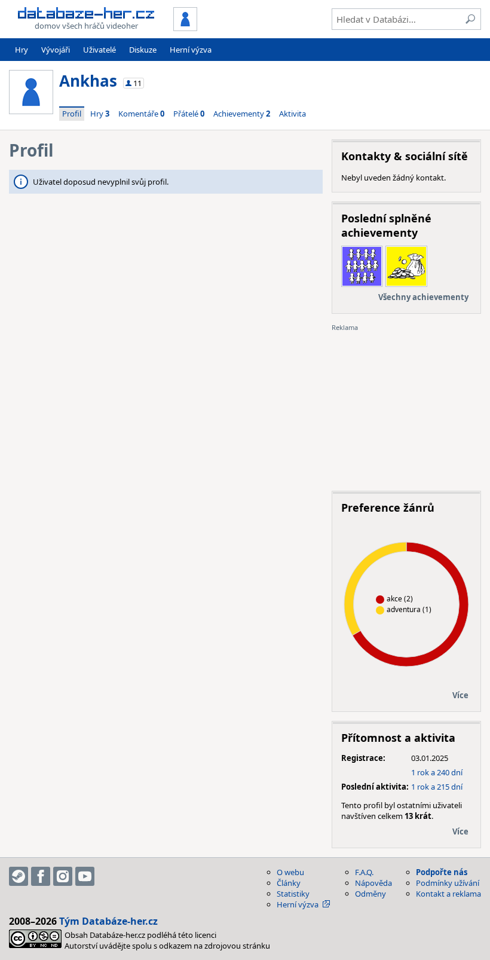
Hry (21, 49)
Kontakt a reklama (448, 893)
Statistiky (293, 893)
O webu (290, 872)
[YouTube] (84, 876)
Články (289, 883)
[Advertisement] (406, 407)
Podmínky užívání (447, 883)
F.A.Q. (364, 872)
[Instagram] (62, 876)
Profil (71, 113)
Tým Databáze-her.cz (108, 921)
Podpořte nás (441, 872)
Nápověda (373, 883)
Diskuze (143, 49)
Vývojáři (55, 49)
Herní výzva (191, 49)
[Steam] (18, 876)
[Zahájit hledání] (470, 19)
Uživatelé (99, 49)
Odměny (370, 893)
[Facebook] (40, 876)
